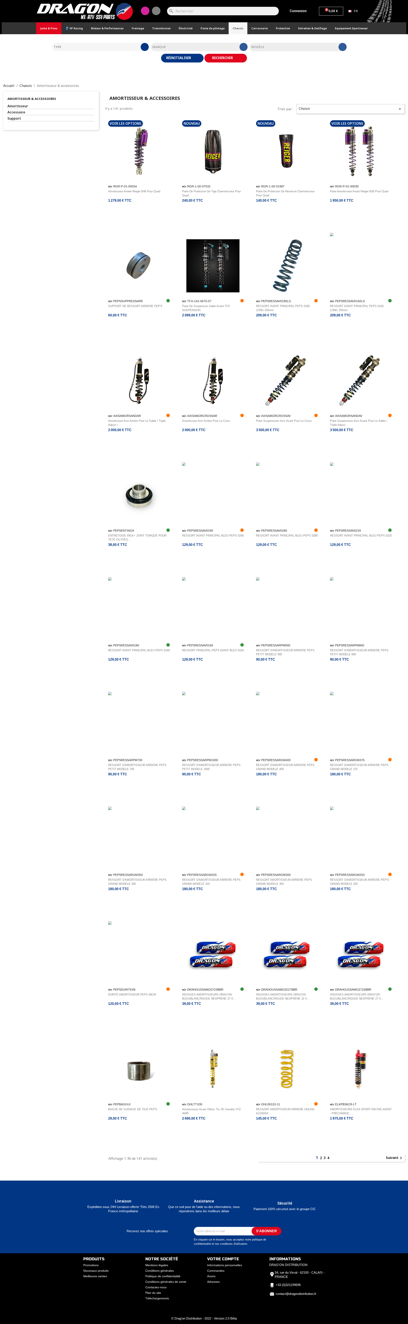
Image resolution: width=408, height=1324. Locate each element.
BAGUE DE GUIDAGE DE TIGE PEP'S (132, 1109)
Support (14, 118)
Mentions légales (156, 1265)
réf (110, 187)
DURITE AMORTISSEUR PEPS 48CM (132, 994)
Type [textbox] (57, 47)
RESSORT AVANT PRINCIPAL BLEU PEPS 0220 (361, 535)
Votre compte (223, 1259)
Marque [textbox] (159, 47)
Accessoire (16, 112)
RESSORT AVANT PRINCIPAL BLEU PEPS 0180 (139, 650)
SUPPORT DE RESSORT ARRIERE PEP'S (135, 306)
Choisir (350, 109)
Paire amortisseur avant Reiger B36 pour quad (359, 191)
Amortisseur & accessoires (31, 98)
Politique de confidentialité (162, 1276)
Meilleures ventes (95, 1276)
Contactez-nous (156, 1287)
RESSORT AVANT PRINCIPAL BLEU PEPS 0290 (213, 535)
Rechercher (223, 57)
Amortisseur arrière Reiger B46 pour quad (134, 191)
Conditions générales (159, 1270)
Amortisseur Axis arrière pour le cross (206, 420)
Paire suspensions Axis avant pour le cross (284, 420)
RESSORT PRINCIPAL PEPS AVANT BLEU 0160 (213, 650)
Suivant (395, 1158)
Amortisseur (17, 106)
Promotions (91, 1265)
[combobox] (100, 47)
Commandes (215, 1270)
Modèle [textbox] (257, 47)
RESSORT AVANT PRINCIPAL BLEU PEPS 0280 (287, 535)
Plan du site (153, 1292)
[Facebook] (156, 11)
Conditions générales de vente (165, 1281)
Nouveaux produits (96, 1270)
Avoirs (211, 1276)
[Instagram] (145, 11)
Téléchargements (157, 1298)
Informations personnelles (224, 1265)
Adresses (213, 1281)
